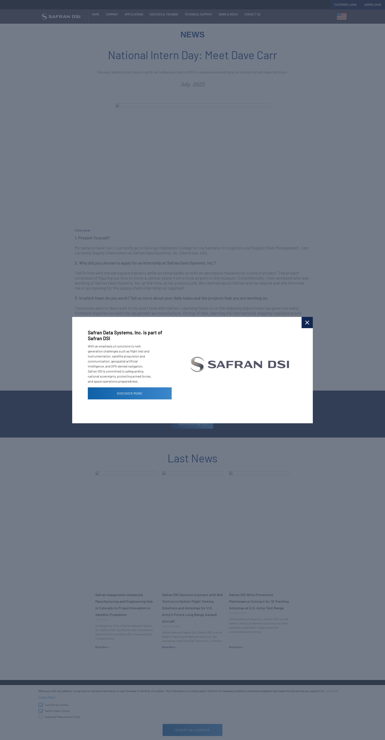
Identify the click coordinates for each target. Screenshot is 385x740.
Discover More (130, 393)
